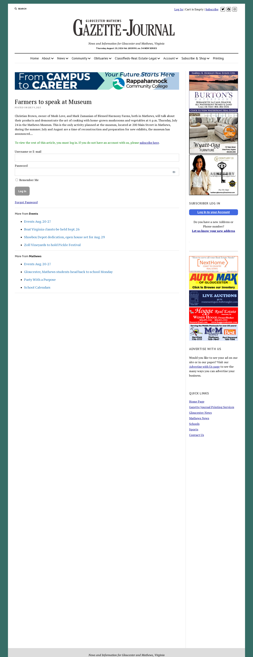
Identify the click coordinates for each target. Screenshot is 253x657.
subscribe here (149, 143)
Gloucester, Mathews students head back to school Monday (68, 271)
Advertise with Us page (204, 367)
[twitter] (223, 9)
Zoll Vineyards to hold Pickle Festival (52, 245)
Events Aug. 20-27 (37, 221)
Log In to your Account (213, 212)
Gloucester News (200, 413)
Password (21, 166)
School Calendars (37, 287)
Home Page (196, 401)
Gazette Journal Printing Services (211, 407)
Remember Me (29, 180)
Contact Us (196, 435)
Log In (178, 9)
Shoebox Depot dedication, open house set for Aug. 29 (64, 237)
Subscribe (211, 9)
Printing (218, 58)
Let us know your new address (213, 231)
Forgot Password (26, 202)
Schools (194, 424)
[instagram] (234, 9)
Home (34, 58)
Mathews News (199, 418)
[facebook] (229, 9)
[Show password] (174, 172)
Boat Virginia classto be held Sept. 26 (52, 229)
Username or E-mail (28, 151)
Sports (193, 429)
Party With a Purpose (40, 279)
